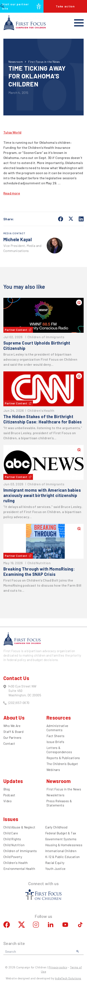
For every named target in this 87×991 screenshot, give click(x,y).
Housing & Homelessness (64, 845)
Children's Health (15, 863)
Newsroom (15, 61)
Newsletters (55, 795)
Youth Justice (55, 869)
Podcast (9, 795)
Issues (10, 819)
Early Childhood (56, 827)
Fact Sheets (55, 736)
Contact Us (16, 678)
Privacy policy (58, 967)
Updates (13, 781)
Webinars (53, 770)
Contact (9, 743)
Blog (6, 789)
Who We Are (11, 726)
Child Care (10, 833)
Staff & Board (13, 732)
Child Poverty (12, 857)
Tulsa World (12, 132)
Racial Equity (55, 863)
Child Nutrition (13, 845)
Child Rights (12, 839)
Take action (65, 6)
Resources (58, 718)
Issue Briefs (55, 742)
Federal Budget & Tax (60, 833)
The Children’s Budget (62, 764)
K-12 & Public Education (62, 857)
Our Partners (12, 737)
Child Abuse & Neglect (19, 827)
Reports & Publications (63, 758)
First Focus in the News (44, 61)
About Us (13, 718)
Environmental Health (19, 869)
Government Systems (61, 839)
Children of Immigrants (20, 851)
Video (7, 801)
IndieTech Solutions (68, 978)
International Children (61, 851)
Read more (11, 193)
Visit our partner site (15, 6)
